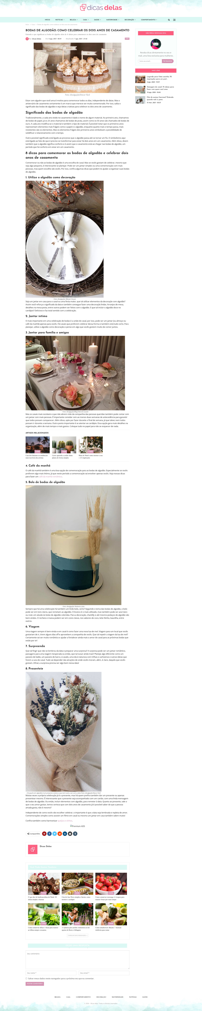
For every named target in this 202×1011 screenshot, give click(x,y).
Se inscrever (167, 61)
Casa (85, 20)
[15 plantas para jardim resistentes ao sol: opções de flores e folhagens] (77, 914)
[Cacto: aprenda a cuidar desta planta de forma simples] (64, 444)
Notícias (59, 20)
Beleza (73, 20)
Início (47, 20)
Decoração (129, 20)
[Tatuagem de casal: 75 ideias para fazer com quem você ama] (140, 89)
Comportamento (148, 20)
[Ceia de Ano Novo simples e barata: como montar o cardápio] (77, 884)
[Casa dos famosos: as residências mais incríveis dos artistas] (38, 444)
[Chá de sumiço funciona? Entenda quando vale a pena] (140, 100)
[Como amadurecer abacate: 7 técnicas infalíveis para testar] (111, 914)
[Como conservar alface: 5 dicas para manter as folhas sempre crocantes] (44, 914)
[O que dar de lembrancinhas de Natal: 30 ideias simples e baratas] (44, 884)
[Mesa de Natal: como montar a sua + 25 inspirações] (91, 444)
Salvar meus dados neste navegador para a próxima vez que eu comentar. (61, 978)
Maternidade (111, 20)
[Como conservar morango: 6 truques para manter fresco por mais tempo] (111, 884)
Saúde (96, 20)
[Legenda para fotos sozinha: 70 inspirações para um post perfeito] (140, 79)
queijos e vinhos (65, 820)
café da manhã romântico (50, 476)
